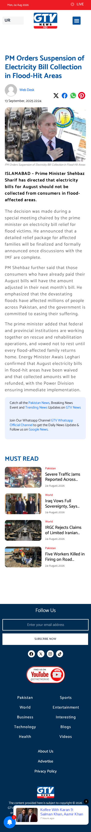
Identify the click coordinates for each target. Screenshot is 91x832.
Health (25, 736)
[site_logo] (45, 20)
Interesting (66, 717)
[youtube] (45, 674)
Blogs (65, 727)
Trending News (36, 408)
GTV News (73, 408)
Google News (38, 429)
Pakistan (25, 697)
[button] (77, 21)
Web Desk (26, 90)
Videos (65, 736)
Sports (66, 697)
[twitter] (40, 653)
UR (7, 20)
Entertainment (66, 707)
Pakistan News (39, 403)
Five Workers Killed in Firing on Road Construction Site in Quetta (65, 562)
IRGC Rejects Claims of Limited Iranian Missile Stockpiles (63, 533)
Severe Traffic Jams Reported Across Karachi (62, 480)
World (25, 707)
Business (25, 717)
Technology (25, 727)
